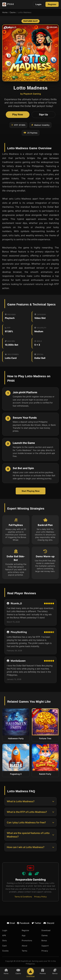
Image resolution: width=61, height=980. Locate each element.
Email (12, 923)
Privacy (44, 951)
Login (38, 4)
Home (4, 12)
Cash (4, 946)
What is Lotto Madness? (20, 801)
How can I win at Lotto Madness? (25, 847)
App (23, 935)
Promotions (27, 940)
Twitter (37, 923)
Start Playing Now (31, 491)
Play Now (17, 114)
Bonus (44, 940)
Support (45, 946)
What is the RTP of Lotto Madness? (27, 811)
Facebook (24, 923)
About (24, 946)
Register (52, 4)
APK (4, 935)
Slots (4, 940)
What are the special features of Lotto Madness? (28, 835)
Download (45, 930)
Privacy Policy (40, 897)
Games (44, 935)
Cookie (5, 951)
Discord (50, 923)
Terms (24, 951)
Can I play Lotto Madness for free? (26, 822)
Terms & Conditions (23, 897)
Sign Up (43, 114)
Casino (13, 12)
